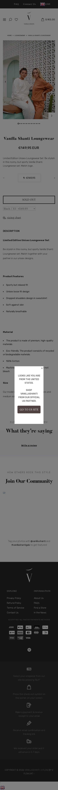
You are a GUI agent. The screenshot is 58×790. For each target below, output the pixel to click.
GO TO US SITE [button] (29, 409)
